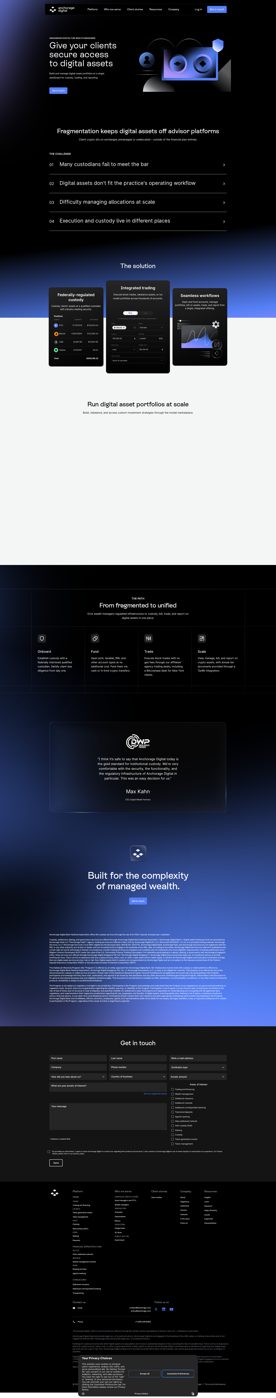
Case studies (156, 1203)
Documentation (210, 1228)
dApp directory (210, 1216)
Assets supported (208, 1222)
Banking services (80, 1274)
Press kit (184, 1228)
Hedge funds (120, 1234)
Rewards (76, 1246)
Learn (206, 1207)
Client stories (135, 9)
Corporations (120, 1222)
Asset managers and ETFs (125, 1206)
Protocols (119, 1218)
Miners (117, 1226)
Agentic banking (79, 1279)
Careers (183, 1216)
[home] (61, 10)
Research (208, 1211)
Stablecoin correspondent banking (87, 1294)
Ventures (184, 1220)
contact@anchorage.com (140, 1313)
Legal (199, 1389)
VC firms (118, 1238)
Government (119, 1245)
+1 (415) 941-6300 (143, 1327)
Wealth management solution (84, 1267)
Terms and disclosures (215, 1389)
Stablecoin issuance (81, 1290)
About (182, 1203)
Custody (76, 1230)
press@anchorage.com (141, 1316)
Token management (80, 1222)
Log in (198, 9)
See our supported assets (155, 1099)
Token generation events (82, 1218)
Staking (76, 1241)
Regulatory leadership (184, 1209)
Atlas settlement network (83, 1260)
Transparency (78, 1298)
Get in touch (217, 9)
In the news (185, 1224)
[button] (92, 9)
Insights (207, 1203)
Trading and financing (81, 1211)
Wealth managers (122, 1210)
